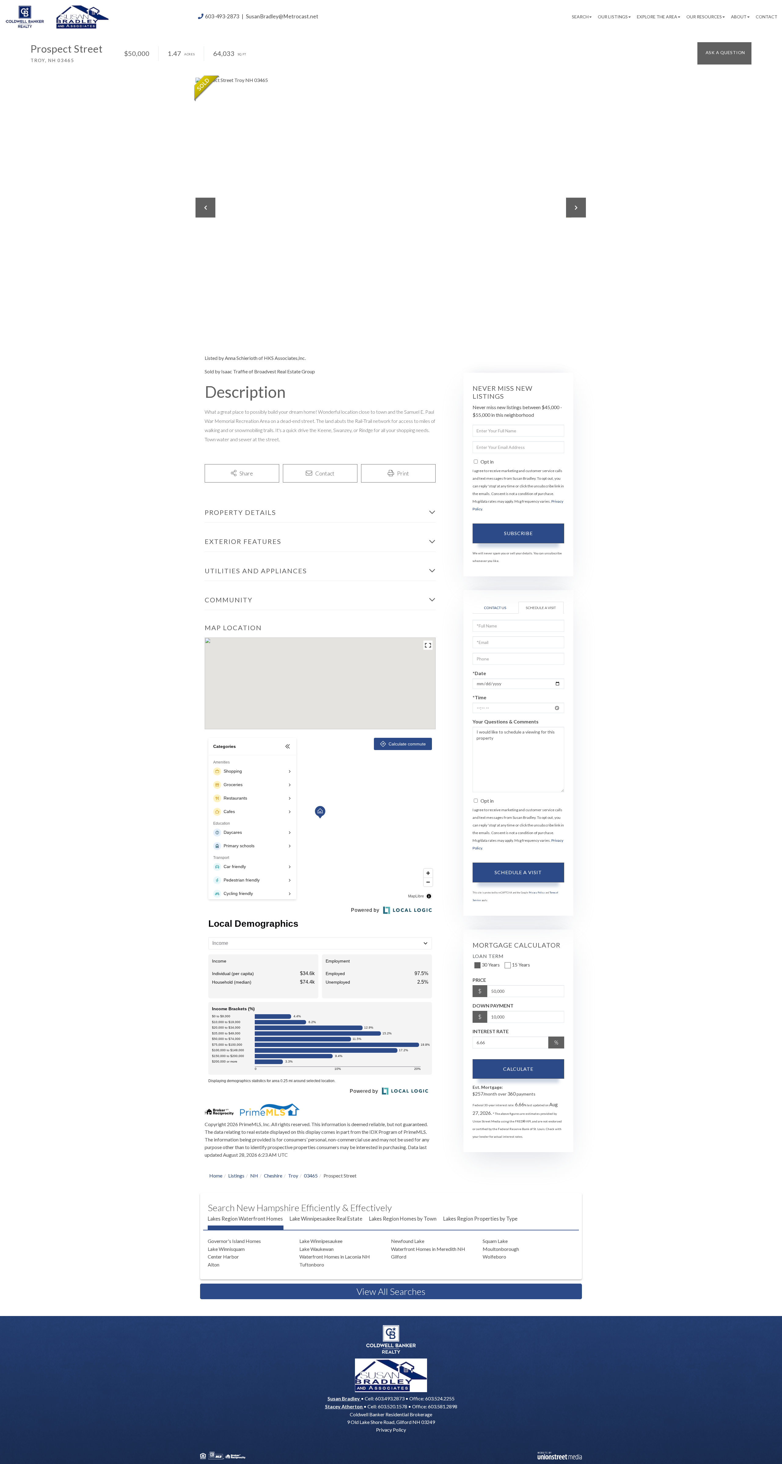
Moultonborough (501, 1249)
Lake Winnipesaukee (320, 1241)
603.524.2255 (440, 1398)
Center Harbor (223, 1256)
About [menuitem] (739, 16)
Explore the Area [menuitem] (657, 16)
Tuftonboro (311, 1264)
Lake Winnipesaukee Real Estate (326, 1218)
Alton (213, 1264)
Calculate (518, 1069)
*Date (479, 673)
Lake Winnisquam (226, 1249)
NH (254, 1175)
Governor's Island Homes (234, 1241)
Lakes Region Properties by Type (480, 1218)
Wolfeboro (494, 1256)
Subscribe (518, 533)
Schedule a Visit (541, 607)
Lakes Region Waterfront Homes (245, 1218)
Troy (293, 1175)
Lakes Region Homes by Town (403, 1218)
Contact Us (495, 607)
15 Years (521, 964)
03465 (311, 1175)
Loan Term (488, 956)
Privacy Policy (537, 892)
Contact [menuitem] (766, 16)
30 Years (491, 964)
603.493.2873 (389, 1398)
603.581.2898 (442, 1406)
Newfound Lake (407, 1241)
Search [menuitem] (580, 16)
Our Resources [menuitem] (704, 16)
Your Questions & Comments (506, 721)
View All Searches (391, 1291)
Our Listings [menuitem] (613, 16)
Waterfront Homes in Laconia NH (334, 1256)
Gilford (398, 1256)
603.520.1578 (392, 1406)
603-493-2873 (222, 16)
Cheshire (273, 1175)
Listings (236, 1175)
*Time (479, 697)
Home (215, 1175)
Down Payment (493, 1005)
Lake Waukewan (316, 1249)
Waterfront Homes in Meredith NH (428, 1249)
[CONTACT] (724, 53)
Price (479, 980)
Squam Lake (495, 1241)
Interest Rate (491, 1031)
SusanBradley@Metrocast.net (282, 16)
